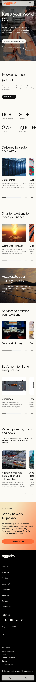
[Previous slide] (26, 197)
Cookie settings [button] (7, 664)
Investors (5, 595)
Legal (4, 654)
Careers (5, 601)
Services (5, 578)
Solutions (5, 572)
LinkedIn (16, 620)
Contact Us (6, 607)
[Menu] (30, 3)
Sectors (5, 567)
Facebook (6, 620)
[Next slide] (32, 197)
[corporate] (10, 3)
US (3, 635)
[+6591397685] (10, 677)
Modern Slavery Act (8, 658)
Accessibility (6, 648)
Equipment (6, 584)
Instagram (21, 620)
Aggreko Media (11, 620)
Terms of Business (8, 651)
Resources (6, 590)
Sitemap (4, 661)
